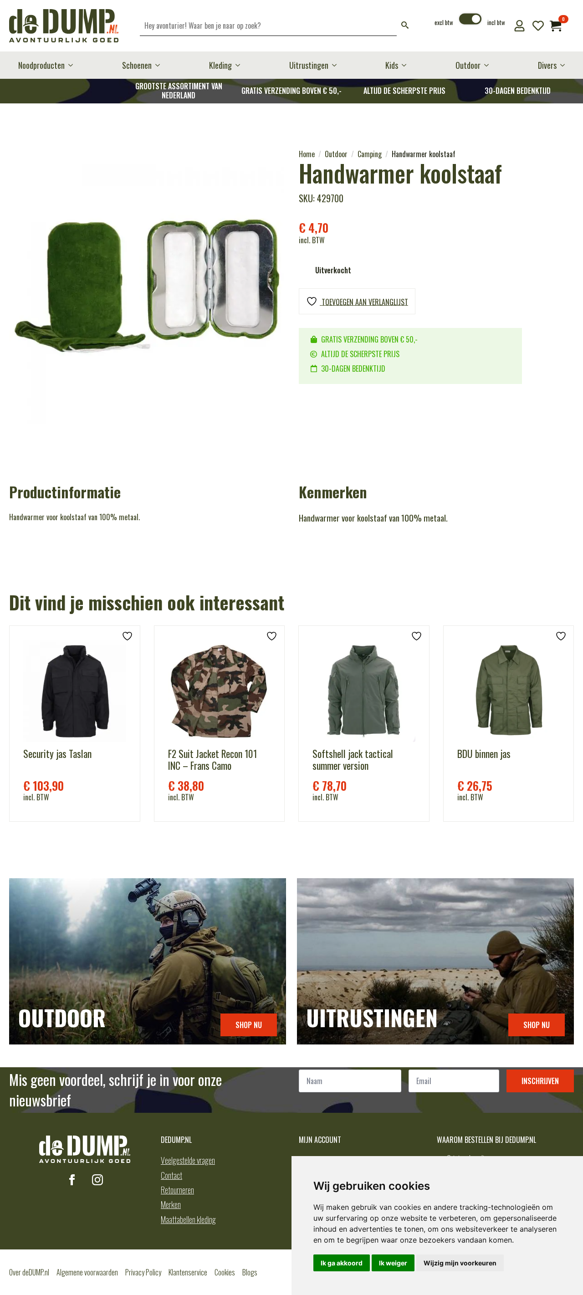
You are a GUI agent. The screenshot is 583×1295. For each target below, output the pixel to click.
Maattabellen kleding (188, 1219)
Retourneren (177, 1190)
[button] (405, 25)
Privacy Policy (143, 1272)
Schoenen (137, 65)
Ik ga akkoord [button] (342, 1263)
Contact (171, 1175)
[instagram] (97, 1180)
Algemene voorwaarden (87, 1272)
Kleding (220, 65)
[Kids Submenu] (406, 65)
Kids (391, 65)
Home (307, 153)
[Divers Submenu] (565, 65)
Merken (171, 1204)
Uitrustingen (308, 65)
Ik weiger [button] (393, 1263)
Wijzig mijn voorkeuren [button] (460, 1263)
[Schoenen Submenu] (160, 65)
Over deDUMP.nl (29, 1272)
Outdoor (468, 65)
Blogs (249, 1272)
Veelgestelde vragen (188, 1160)
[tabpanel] (146, 286)
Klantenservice (188, 1272)
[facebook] (72, 1180)
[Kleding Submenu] (240, 65)
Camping (370, 153)
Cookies (225, 1272)
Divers (547, 65)
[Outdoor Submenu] (489, 65)
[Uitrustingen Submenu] (337, 65)
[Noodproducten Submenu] (73, 65)
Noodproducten (41, 65)
